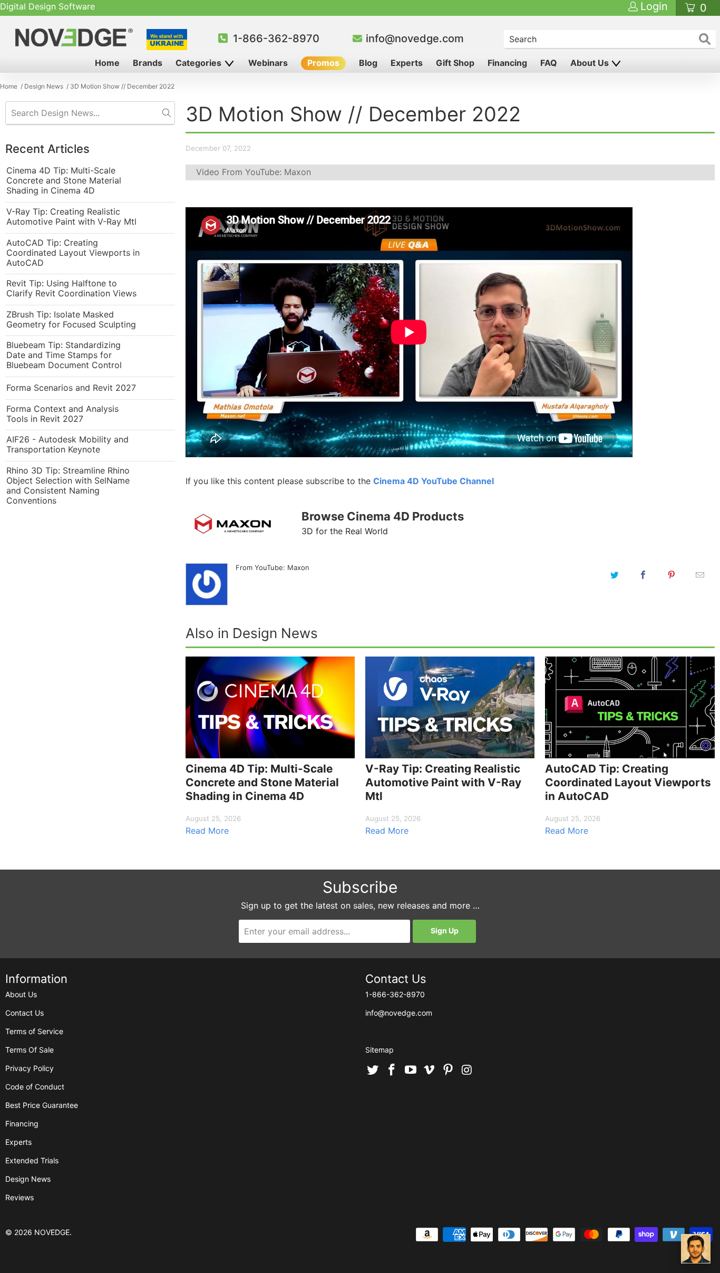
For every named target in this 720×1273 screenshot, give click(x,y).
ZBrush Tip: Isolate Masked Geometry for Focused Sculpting (71, 320)
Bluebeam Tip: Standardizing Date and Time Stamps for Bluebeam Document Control (64, 355)
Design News (28, 1178)
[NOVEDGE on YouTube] (411, 1070)
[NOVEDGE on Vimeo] (429, 1070)
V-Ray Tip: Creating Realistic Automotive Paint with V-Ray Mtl (71, 217)
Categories (199, 62)
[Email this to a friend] (700, 574)
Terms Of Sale (29, 1049)
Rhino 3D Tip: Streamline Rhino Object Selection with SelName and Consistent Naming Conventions (68, 486)
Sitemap (379, 1049)
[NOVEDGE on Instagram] (467, 1070)
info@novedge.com (415, 38)
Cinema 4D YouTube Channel (433, 481)
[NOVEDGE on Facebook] (392, 1070)
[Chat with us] (696, 1249)
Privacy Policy (29, 1068)
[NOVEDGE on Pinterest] (448, 1070)
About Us (590, 62)
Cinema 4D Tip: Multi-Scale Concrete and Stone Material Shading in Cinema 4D (63, 181)
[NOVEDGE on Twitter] (373, 1070)
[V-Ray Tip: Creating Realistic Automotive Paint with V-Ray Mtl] (449, 708)
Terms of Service (34, 1031)
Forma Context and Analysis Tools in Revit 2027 (62, 414)
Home (107, 62)
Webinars (268, 62)
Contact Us (24, 1012)
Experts (407, 62)
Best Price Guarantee (41, 1105)
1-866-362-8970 (276, 38)
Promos (323, 62)
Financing (507, 62)
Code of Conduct (34, 1086)
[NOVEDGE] (75, 37)
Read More (207, 830)
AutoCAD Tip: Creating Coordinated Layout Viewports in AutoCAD (73, 253)
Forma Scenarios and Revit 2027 (71, 388)
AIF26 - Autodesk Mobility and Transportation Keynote (67, 445)
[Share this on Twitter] (614, 574)
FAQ (548, 62)
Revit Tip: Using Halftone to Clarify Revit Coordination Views (71, 288)
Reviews (19, 1197)
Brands (147, 62)
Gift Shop (455, 62)
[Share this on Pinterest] (671, 574)
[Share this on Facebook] (643, 574)
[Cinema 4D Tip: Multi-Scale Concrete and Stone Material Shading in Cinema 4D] (270, 708)
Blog (368, 62)
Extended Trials (32, 1160)
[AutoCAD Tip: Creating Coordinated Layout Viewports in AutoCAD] (629, 708)
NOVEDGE (52, 1232)
